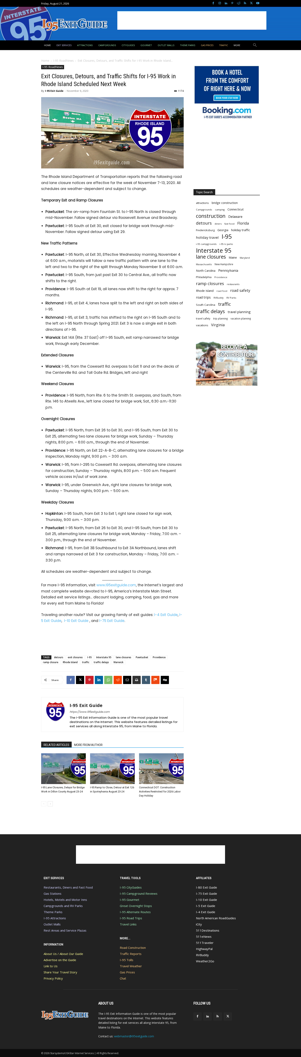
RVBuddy (219, 297)
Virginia (218, 325)
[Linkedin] (226, 3)
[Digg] (165, 680)
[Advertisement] (191, 20)
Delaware (235, 217)
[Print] (136, 680)
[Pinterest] (232, 3)
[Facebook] (213, 3)
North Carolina (205, 271)
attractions (202, 203)
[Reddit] (238, 3)
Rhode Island (70, 662)
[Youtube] (258, 3)
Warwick (118, 662)
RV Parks (231, 297)
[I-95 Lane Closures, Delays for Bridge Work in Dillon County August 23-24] (63, 768)
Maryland (245, 257)
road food (221, 291)
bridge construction (225, 203)
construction (210, 216)
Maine (233, 257)
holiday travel (207, 237)
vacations (202, 325)
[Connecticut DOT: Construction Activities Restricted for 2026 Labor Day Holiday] (161, 768)
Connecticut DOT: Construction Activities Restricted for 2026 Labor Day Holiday (160, 791)
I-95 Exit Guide (54, 91)
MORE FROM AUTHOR (88, 745)
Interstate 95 (103, 657)
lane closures (123, 657)
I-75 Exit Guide (111, 620)
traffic (85, 662)
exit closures (75, 657)
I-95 (89, 657)
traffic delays (101, 662)
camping (220, 209)
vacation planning (241, 318)
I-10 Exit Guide (76, 620)
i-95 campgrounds (206, 243)
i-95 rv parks (226, 243)
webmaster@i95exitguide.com (134, 1036)
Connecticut (235, 209)
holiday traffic (240, 230)
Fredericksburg (205, 230)
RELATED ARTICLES (56, 745)
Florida (243, 223)
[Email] (127, 680)
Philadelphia (204, 277)
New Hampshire (224, 264)
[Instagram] (219, 3)
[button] (255, 45)
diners (218, 223)
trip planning (220, 318)
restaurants (233, 284)
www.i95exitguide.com (116, 585)
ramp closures (210, 283)
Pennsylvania (228, 270)
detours (58, 657)
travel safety (203, 318)
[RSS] (245, 3)
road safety (240, 290)
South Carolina (205, 305)
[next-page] (50, 803)
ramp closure (50, 662)
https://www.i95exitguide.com (90, 712)
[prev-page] (43, 803)
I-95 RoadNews (63, 61)
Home (45, 61)
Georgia (222, 230)
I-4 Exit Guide (166, 614)
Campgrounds (204, 209)
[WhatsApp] (108, 680)
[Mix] (155, 680)
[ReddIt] (118, 680)
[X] (251, 3)
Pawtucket (142, 657)
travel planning (239, 312)
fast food (229, 223)
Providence (159, 657)
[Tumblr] (146, 680)
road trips (203, 297)
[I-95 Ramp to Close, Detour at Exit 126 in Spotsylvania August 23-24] (112, 768)
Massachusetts (204, 264)
